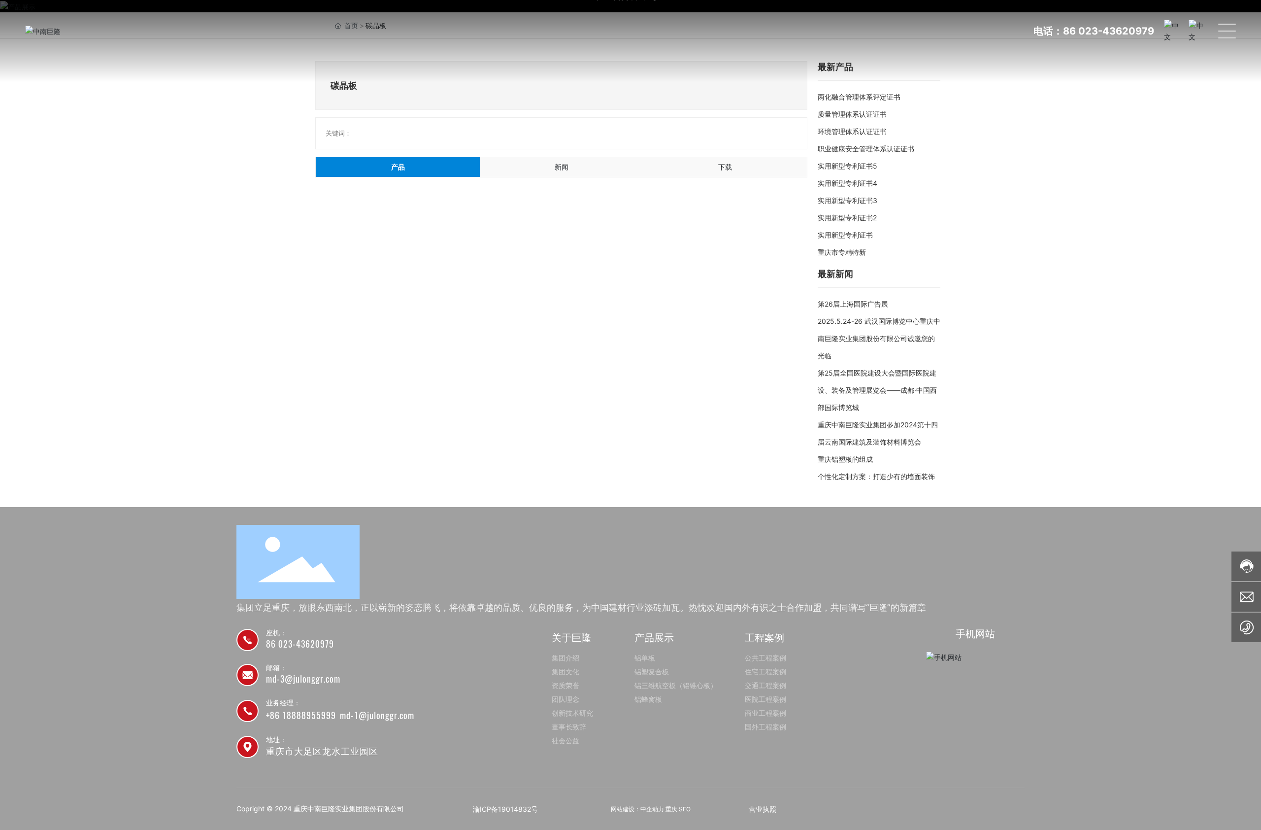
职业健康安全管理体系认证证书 (866, 148)
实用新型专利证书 (845, 235)
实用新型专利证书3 (847, 200)
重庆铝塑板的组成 (845, 459)
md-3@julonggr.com (303, 679)
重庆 (671, 809)
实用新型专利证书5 (847, 166)
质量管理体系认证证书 (852, 114)
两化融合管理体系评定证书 (859, 97)
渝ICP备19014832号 (505, 809)
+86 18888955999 (301, 715)
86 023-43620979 (300, 644)
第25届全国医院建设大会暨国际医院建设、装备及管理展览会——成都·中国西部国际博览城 (877, 390)
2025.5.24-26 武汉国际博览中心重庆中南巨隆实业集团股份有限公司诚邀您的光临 (879, 338)
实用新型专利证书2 (847, 217)
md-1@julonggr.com (377, 715)
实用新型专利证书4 (847, 183)
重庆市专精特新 (842, 252)
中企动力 (652, 809)
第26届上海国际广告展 (853, 304)
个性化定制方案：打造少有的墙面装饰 (876, 476)
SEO (685, 809)
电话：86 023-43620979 (1093, 31)
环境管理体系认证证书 (852, 131)
